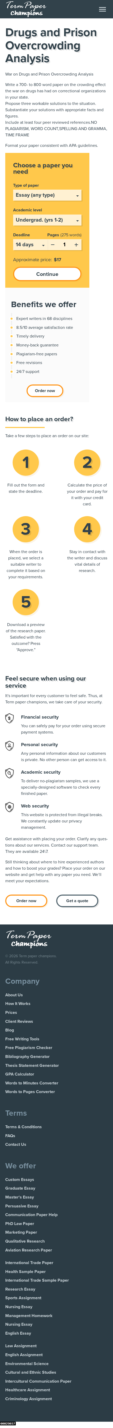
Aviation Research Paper (28, 1250)
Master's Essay (19, 1197)
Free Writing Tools (22, 1039)
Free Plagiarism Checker (28, 1047)
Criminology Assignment (28, 1399)
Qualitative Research (25, 1241)
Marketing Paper (21, 1232)
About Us (14, 995)
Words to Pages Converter (30, 1091)
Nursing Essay (18, 1306)
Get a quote (77, 900)
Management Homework (29, 1315)
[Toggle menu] (102, 9)
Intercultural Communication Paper (38, 1381)
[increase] (76, 243)
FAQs (10, 1135)
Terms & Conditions (23, 1127)
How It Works (17, 1003)
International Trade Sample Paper (37, 1280)
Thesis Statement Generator (32, 1065)
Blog (9, 1030)
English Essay (18, 1333)
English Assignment (24, 1354)
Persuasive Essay (21, 1206)
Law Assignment (21, 1346)
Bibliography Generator (27, 1056)
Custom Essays (19, 1179)
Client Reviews (19, 1021)
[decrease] (52, 243)
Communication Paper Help (31, 1214)
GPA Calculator (19, 1074)
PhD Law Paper (19, 1223)
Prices (11, 1012)
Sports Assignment (23, 1298)
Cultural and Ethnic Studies (30, 1372)
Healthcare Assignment (27, 1390)
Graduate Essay (20, 1188)
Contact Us (15, 1144)
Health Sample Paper (25, 1271)
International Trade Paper (29, 1262)
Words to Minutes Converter (31, 1083)
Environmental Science (27, 1363)
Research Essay (20, 1289)
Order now (45, 390)
